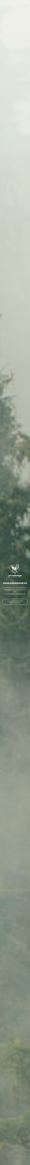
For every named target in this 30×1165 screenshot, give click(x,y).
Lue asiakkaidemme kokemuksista (15, 602)
